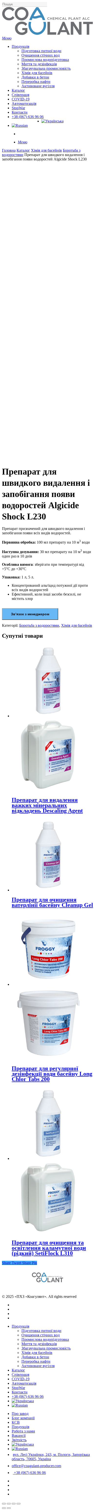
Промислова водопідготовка (45, 1339)
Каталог (23, 150)
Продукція (20, 1326)
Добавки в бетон (35, 1357)
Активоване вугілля (38, 1366)
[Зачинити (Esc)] (4, 1503)
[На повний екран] (14, 1503)
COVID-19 (20, 1379)
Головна (9, 150)
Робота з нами (23, 1431)
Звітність (19, 1440)
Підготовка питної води (41, 1331)
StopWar (18, 1388)
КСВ (16, 1422)
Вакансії (19, 1435)
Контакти (20, 1392)
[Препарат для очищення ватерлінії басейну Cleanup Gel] (48, 890)
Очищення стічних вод (40, 1335)
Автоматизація (24, 1383)
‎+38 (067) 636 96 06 (28, 1396)
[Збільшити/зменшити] (18, 1503)
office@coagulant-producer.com (36, 1466)
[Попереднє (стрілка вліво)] (4, 1508)
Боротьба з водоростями (39, 625)
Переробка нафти (35, 1361)
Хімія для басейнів (46, 150)
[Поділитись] (9, 1503)
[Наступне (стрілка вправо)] (9, 1508)
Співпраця (20, 1374)
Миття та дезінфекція (39, 1344)
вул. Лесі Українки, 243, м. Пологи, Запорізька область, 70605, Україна (51, 1456)
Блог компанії (23, 1418)
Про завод (20, 1414)
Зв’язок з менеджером (30, 614)
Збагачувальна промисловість (46, 1348)
